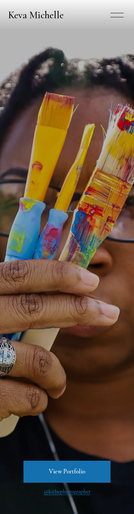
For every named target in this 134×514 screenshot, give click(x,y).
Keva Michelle (36, 15)
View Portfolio (67, 471)
